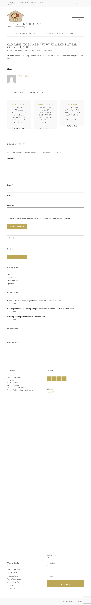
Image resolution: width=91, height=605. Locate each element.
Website (10, 205)
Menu (78, 19)
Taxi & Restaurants (14, 579)
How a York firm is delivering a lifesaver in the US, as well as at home (34, 301)
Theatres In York (13, 576)
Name (10, 185)
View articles (24, 76)
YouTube (72, 3)
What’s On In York (13, 582)
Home (9, 34)
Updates (10, 284)
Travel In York (12, 573)
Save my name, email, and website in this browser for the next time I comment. (40, 218)
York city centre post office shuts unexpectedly (26, 317)
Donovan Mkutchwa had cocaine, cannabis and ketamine (72, 113)
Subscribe (65, 584)
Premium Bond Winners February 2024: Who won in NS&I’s (45, 115)
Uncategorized (12, 281)
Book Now (11, 588)
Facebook (65, 3)
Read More (19, 128)
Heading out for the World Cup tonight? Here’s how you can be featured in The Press (40, 309)
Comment (11, 158)
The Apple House (24, 24)
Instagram (70, 3)
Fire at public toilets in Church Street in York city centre (19, 115)
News (16, 34)
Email (10, 195)
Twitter (67, 3)
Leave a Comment (44, 50)
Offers (9, 277)
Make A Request (13, 585)
